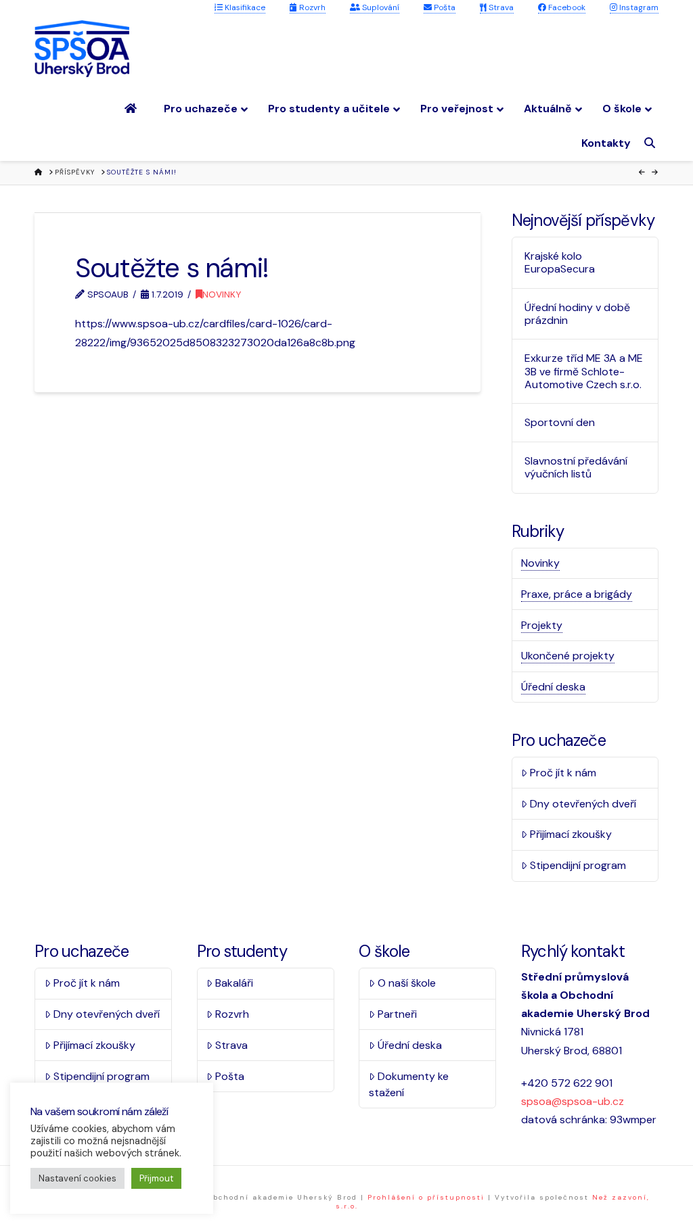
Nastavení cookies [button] (77, 1178)
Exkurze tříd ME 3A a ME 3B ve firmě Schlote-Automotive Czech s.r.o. (583, 371)
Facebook (565, 7)
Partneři (397, 1014)
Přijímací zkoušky (571, 834)
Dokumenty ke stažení (409, 1084)
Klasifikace (244, 7)
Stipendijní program (578, 865)
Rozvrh (311, 7)
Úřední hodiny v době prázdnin (577, 314)
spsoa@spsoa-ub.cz (572, 1101)
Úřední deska (553, 687)
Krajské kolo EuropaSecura (559, 262)
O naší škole (407, 983)
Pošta (443, 7)
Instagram (637, 7)
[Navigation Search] (651, 143)
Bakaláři (234, 983)
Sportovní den (559, 422)
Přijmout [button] (156, 1178)
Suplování (379, 7)
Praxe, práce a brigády (576, 594)
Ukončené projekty (567, 656)
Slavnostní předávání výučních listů (575, 467)
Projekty (541, 625)
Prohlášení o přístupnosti (426, 1197)
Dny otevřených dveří (583, 804)
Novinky (221, 294)
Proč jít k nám (563, 773)
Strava (500, 7)
